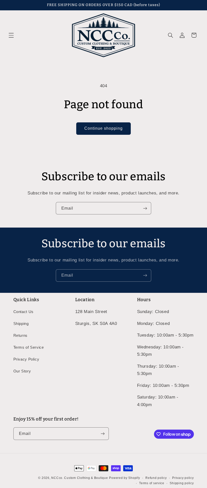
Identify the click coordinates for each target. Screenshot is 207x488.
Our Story (22, 371)
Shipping (21, 324)
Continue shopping (103, 128)
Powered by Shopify (124, 477)
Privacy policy (183, 477)
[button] (11, 35)
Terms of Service (28, 347)
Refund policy (156, 477)
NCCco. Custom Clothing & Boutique (79, 477)
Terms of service (151, 483)
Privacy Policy (26, 359)
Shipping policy (182, 483)
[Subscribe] (145, 208)
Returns (20, 336)
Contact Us (23, 312)
